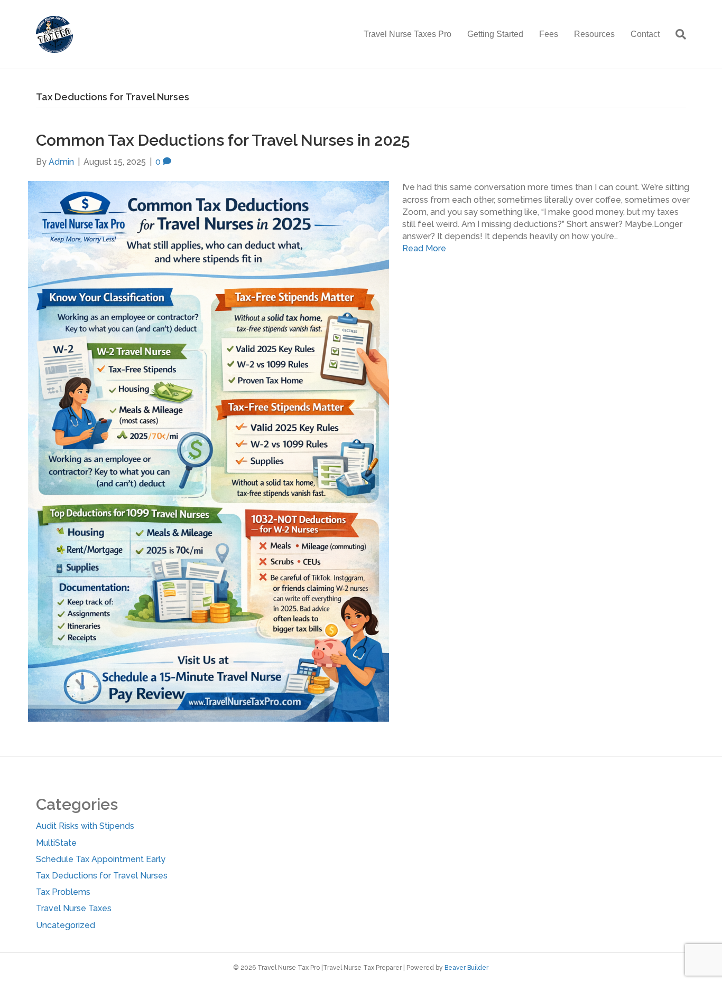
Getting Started (495, 34)
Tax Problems (63, 892)
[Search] (677, 34)
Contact (645, 34)
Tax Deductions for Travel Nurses (102, 876)
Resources (594, 34)
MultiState (56, 843)
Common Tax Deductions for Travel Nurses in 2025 (223, 140)
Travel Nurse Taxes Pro (407, 34)
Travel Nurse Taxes (74, 908)
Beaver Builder (466, 967)
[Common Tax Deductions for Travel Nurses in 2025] (208, 451)
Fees (548, 34)
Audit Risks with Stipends (85, 826)
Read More (424, 248)
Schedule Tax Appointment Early (100, 859)
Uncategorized (65, 925)
